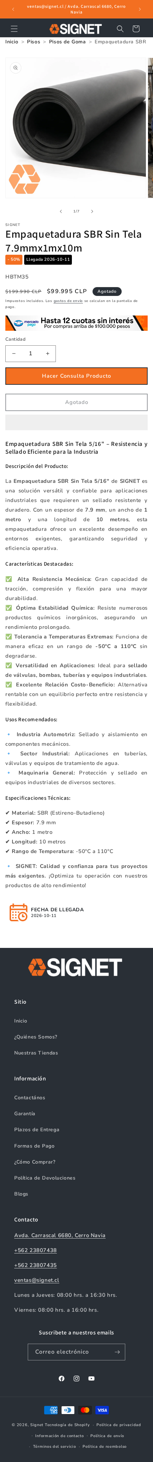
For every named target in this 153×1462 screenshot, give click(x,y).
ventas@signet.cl (36, 1280)
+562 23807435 (35, 1265)
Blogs (21, 1194)
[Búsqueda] (120, 29)
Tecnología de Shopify (67, 1425)
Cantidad (15, 339)
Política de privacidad (118, 1425)
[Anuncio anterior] (13, 9)
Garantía (25, 1113)
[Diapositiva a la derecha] (92, 211)
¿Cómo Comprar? (34, 1162)
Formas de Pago (34, 1146)
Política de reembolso (105, 1446)
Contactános (30, 1097)
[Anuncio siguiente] (140, 9)
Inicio (20, 1021)
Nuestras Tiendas (36, 1053)
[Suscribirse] (117, 1352)
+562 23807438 (35, 1250)
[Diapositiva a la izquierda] (61, 211)
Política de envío (107, 1436)
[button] (76, 423)
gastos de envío (68, 300)
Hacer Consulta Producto (76, 375)
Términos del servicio (54, 1446)
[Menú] (14, 29)
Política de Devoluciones (44, 1178)
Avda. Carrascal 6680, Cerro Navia (60, 1235)
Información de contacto (59, 1436)
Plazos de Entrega (36, 1129)
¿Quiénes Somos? (35, 1037)
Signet (36, 1425)
